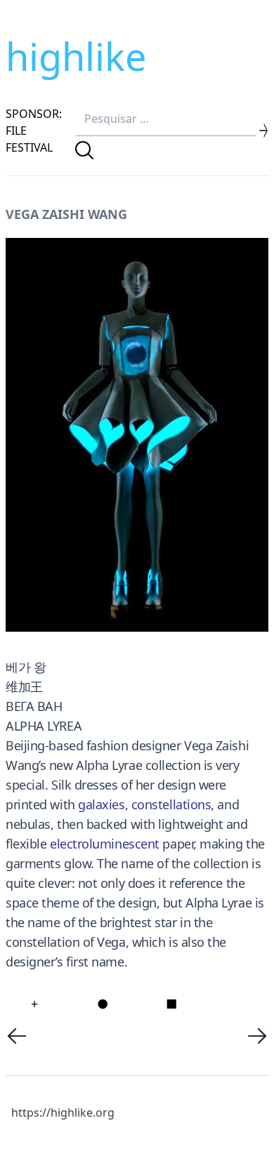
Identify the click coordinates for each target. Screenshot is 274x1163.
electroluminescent (104, 843)
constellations (171, 804)
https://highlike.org (63, 1112)
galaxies (101, 804)
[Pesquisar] (84, 150)
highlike (76, 56)
